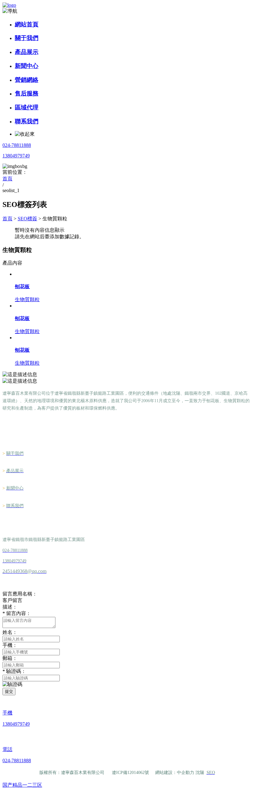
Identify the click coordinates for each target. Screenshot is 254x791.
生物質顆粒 (27, 299)
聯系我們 (26, 121)
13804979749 (16, 155)
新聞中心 (26, 66)
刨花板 (22, 286)
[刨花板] (133, 274)
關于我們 (26, 38)
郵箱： (9, 658)
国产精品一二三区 (22, 785)
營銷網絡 (26, 80)
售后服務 (26, 93)
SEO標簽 (27, 218)
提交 (9, 691)
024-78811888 (16, 145)
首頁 (7, 218)
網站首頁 (26, 24)
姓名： (9, 632)
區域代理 (26, 107)
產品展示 (26, 52)
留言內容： (16, 613)
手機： (9, 645)
